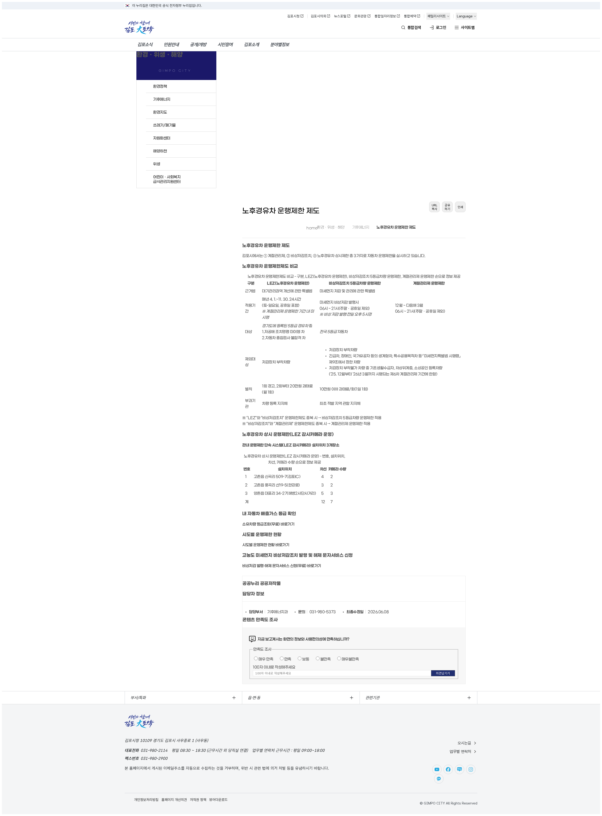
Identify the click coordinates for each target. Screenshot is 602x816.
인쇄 (460, 207)
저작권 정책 (198, 800)
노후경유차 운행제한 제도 (396, 227)
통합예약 (410, 16)
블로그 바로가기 (459, 769)
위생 (156, 164)
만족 (287, 659)
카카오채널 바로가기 (439, 779)
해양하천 (160, 151)
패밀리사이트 (437, 16)
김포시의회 (318, 16)
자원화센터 (161, 138)
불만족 (325, 659)
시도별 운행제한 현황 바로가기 (265, 545)
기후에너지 (161, 99)
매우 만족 (265, 659)
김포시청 (293, 16)
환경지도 (160, 112)
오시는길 (464, 743)
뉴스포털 (340, 16)
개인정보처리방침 (146, 800)
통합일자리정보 (385, 16)
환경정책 (160, 86)
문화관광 (360, 16)
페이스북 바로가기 (448, 769)
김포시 (139, 27)
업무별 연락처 (460, 751)
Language (465, 16)
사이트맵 (468, 27)
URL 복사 (434, 207)
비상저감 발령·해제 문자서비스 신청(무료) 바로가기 (281, 566)
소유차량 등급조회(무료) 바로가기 (268, 524)
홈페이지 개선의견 (174, 800)
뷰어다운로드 (218, 800)
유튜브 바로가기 (437, 769)
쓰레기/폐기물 (164, 125)
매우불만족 (350, 659)
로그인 (441, 27)
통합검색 (414, 27)
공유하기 (447, 207)
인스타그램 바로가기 (470, 769)
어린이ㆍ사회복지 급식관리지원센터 (166, 179)
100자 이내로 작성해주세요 (274, 667)
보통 (305, 659)
